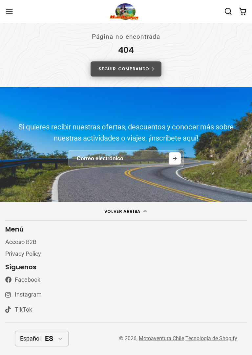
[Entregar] (175, 158)
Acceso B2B (20, 242)
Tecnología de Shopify (211, 338)
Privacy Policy (23, 254)
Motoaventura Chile (161, 338)
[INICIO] (126, 11)
